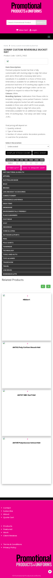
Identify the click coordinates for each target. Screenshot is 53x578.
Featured (7, 529)
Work (6, 532)
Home (6, 46)
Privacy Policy (9, 547)
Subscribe (8, 511)
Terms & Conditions (12, 544)
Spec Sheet (40, 153)
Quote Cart (8, 517)
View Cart (23, 30)
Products (7, 526)
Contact (7, 508)
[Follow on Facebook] (50, 571)
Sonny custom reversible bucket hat (24, 46)
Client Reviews (10, 535)
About (6, 514)
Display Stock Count (18, 153)
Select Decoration (13, 143)
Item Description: (13, 67)
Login (34, 30)
